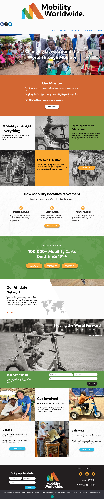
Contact (79, 469)
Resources (89, 469)
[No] (102, 495)
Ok (52, 496)
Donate (100, 30)
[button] (21, 208)
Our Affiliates (75, 30)
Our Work (63, 30)
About (53, 30)
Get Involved (89, 30)
